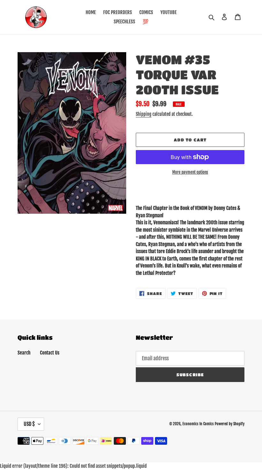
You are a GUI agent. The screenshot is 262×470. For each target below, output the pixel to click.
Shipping (143, 114)
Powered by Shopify (229, 423)
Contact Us (49, 353)
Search (24, 353)
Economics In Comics (198, 423)
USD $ (29, 424)
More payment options (190, 172)
